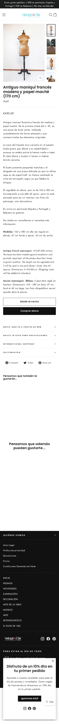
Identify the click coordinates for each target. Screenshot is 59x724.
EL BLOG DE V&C (12, 625)
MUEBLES (8, 609)
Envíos (6, 561)
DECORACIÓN (10, 599)
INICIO (6, 578)
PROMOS (7, 583)
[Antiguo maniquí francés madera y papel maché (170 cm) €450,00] (12, 402)
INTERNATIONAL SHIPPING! (19, 344)
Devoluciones (9, 555)
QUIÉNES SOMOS (14, 535)
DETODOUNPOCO (12, 620)
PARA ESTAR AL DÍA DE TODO (22, 651)
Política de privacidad (14, 550)
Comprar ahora (29, 310)
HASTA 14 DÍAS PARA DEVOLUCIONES (25, 335)
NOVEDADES (10, 588)
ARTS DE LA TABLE (12, 604)
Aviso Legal (8, 545)
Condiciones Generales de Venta (19, 566)
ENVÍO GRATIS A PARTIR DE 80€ (22, 327)
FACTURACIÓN (11, 352)
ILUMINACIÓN (10, 593)
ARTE (5, 615)
